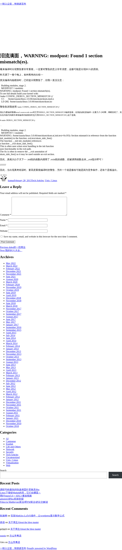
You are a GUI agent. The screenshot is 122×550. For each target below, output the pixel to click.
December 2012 (13, 381)
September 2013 (13, 359)
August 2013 (12, 362)
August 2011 (12, 413)
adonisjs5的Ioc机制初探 (12, 499)
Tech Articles (37, 180)
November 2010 (13, 423)
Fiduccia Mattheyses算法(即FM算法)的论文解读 (24, 502)
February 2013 (13, 375)
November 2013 (13, 354)
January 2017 (12, 324)
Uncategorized (13, 457)
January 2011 (12, 418)
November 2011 (13, 405)
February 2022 (13, 268)
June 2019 (11, 292)
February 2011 (13, 415)
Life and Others (13, 446)
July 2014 (10, 335)
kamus (11, 180)
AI (7, 438)
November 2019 (13, 287)
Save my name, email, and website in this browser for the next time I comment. (41, 236)
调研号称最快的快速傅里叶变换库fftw (20, 489)
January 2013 (12, 378)
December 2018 (13, 298)
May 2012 (11, 389)
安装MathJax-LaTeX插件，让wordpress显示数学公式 (37, 515)
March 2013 (11, 373)
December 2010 (13, 421)
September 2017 (13, 314)
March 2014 (11, 343)
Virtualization (12, 462)
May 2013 (11, 367)
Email (3, 225)
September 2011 (13, 410)
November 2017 (13, 308)
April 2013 (11, 370)
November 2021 (13, 274)
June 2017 (11, 319)
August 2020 (12, 279)
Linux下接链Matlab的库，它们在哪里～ (20, 492)
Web (8, 465)
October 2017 (12, 311)
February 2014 (13, 346)
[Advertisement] (61, 28)
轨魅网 (3, 515)
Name (3, 220)
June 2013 (11, 365)
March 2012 (11, 394)
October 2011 (12, 407)
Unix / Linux (51, 180)
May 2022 (11, 263)
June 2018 (11, 303)
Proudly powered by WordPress (42, 548)
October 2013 (12, 356)
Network (10, 449)
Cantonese (11, 441)
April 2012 (11, 391)
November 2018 (13, 300)
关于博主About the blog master (23, 522)
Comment (5, 215)
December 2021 (13, 271)
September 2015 (13, 330)
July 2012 (10, 383)
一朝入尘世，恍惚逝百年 (13, 4)
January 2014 (12, 348)
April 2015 (11, 332)
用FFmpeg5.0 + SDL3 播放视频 (16, 496)
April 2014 (11, 340)
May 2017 (11, 322)
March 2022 (11, 266)
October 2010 (12, 426)
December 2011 (13, 402)
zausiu (3, 535)
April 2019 (11, 295)
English (9, 444)
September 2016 (13, 327)
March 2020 (11, 282)
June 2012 (11, 386)
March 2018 (11, 306)
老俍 (2, 522)
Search (3, 470)
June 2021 (11, 276)
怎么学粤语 (15, 535)
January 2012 (12, 399)
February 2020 (13, 284)
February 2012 (13, 397)
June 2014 (11, 338)
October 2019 (12, 290)
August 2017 (12, 316)
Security (10, 452)
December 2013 (13, 351)
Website (3, 231)
